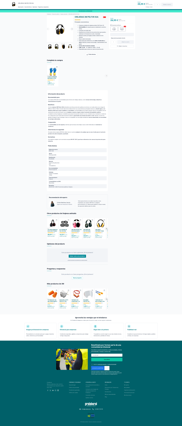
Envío (106, 385)
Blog (106, 397)
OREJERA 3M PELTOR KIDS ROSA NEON (76, 230)
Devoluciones (108, 391)
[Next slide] (72, 29)
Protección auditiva (55, 14)
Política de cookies (73, 392)
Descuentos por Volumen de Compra (111, 388)
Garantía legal (72, 385)
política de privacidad (112, 364)
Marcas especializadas (110, 394)
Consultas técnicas (90, 395)
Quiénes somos (89, 397)
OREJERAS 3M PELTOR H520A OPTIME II (86, 230)
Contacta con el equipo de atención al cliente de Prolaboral (92, 391)
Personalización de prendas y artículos (92, 385)
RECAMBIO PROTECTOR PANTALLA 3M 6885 (87, 300)
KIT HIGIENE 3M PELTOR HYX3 (63, 230)
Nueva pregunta (77, 278)
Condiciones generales (74, 390)
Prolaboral (49, 14)
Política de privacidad (74, 387)
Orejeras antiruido (63, 14)
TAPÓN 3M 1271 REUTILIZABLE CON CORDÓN (100, 300)
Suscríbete (107, 359)
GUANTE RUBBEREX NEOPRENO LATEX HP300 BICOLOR (52, 77)
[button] (50, 46)
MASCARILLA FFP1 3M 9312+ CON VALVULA (64, 300)
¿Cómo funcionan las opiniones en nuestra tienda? (77, 260)
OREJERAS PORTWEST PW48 (99, 230)
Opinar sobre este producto (77, 256)
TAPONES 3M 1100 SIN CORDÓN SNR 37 (52, 300)
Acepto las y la (104, 364)
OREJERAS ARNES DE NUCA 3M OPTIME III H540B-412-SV (53, 230)
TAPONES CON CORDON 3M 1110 (75, 300)
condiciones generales (102, 364)
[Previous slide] (48, 29)
